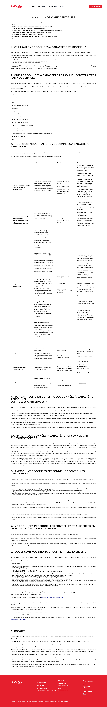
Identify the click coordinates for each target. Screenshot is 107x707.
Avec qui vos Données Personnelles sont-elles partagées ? (28, 34)
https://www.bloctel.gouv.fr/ (18, 619)
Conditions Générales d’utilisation (59, 701)
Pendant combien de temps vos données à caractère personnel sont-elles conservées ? (37, 30)
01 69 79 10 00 (44, 688)
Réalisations (41, 6)
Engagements (53, 6)
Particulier (86, 685)
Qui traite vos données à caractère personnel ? (25, 25)
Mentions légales (16, 701)
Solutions (32, 6)
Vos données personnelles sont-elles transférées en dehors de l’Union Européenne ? (36, 36)
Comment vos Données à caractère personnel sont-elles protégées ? (31, 32)
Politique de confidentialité (29, 701)
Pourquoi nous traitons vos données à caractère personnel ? (29, 28)
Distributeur (86, 688)
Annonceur (86, 686)
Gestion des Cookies (43, 701)
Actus (62, 6)
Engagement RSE (63, 685)
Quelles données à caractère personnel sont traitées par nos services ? (32, 26)
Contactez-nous (96, 6)
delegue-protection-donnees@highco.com (53, 597)
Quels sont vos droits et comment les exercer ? (25, 38)
